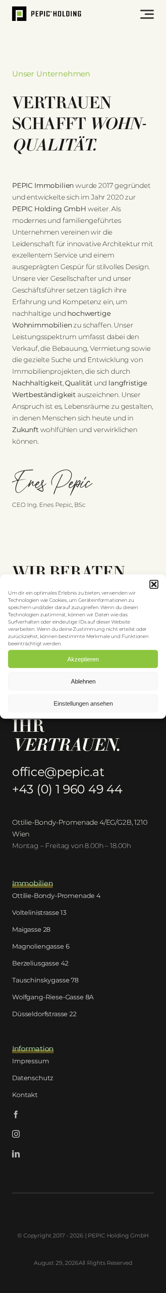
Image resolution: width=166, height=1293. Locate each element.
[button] (154, 585)
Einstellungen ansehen (83, 703)
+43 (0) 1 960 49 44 (67, 789)
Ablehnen (83, 680)
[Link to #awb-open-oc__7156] (147, 14)
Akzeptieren (83, 658)
